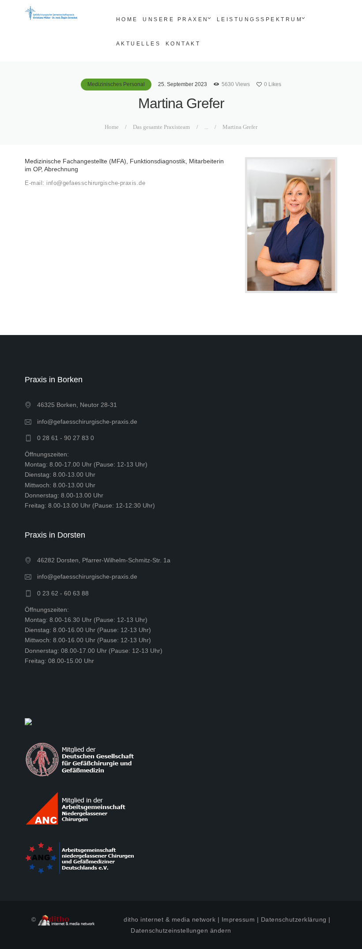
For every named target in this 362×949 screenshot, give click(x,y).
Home (112, 127)
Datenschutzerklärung (294, 919)
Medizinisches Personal (116, 84)
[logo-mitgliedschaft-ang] (80, 857)
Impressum (238, 919)
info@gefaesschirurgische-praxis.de (87, 421)
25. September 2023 (182, 84)
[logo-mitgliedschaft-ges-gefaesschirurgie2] (80, 758)
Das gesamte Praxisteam (161, 127)
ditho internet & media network (169, 919)
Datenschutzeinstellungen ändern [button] (181, 930)
